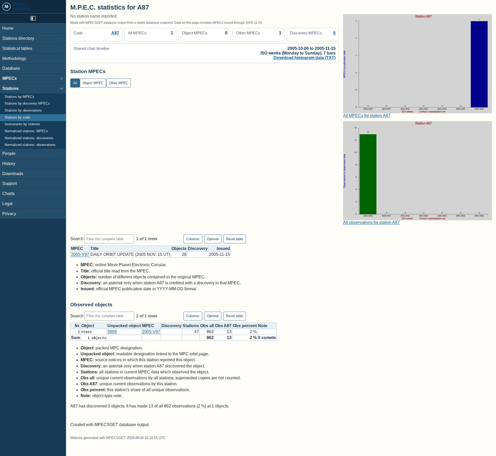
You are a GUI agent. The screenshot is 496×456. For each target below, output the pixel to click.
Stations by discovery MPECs (27, 103)
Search (77, 239)
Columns (192, 239)
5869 (112, 331)
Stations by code (17, 117)
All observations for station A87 (371, 222)
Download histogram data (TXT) (305, 58)
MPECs (9, 78)
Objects (179, 248)
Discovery (198, 248)
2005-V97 (80, 254)
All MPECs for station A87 (366, 115)
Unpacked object (124, 326)
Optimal (213, 239)
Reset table (234, 239)
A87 (115, 33)
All (75, 83)
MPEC (77, 248)
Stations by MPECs (19, 97)
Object (87, 326)
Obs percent (245, 326)
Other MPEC (118, 83)
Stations (10, 88)
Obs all (207, 326)
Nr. (77, 326)
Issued (223, 248)
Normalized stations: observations (30, 145)
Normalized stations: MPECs (26, 131)
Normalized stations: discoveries (29, 138)
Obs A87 (223, 326)
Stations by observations (23, 110)
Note (262, 326)
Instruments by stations (22, 124)
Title (94, 248)
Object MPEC (93, 83)
